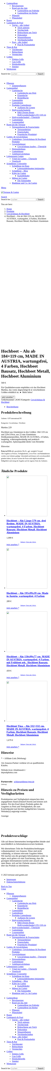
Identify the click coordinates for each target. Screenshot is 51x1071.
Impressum (11, 879)
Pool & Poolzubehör (26, 45)
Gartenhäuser (17, 151)
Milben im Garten (19, 178)
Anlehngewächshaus (21, 154)
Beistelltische (23, 98)
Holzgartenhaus (18, 149)
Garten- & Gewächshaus (17, 137)
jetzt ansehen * (8, 397)
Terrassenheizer (24, 129)
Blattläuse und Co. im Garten (24, 183)
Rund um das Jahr (19, 8)
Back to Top (6, 886)
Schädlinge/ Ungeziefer (17, 163)
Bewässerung (18, 6)
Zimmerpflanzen (19, 86)
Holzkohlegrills (18, 64)
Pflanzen (15, 15)
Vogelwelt (16, 161)
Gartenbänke (17, 120)
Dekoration (22, 35)
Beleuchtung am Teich (27, 32)
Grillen (10, 57)
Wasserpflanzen (24, 37)
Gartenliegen (17, 103)
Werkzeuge (11, 69)
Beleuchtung (17, 52)
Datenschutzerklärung (16, 882)
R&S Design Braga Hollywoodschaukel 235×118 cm (31, 113)
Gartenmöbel (12, 88)
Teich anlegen (23, 28)
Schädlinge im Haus (20, 166)
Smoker (15, 66)
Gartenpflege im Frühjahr (28, 10)
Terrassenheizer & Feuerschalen (25, 127)
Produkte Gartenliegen (21, 105)
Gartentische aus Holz (26, 93)
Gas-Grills (16, 62)
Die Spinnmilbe (24, 180)
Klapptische (22, 95)
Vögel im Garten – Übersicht (24, 159)
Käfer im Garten (19, 173)
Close (3, 889)
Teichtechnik (22, 30)
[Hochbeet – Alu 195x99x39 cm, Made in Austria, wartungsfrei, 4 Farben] (28, 568)
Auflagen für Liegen (26, 107)
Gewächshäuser (19, 144)
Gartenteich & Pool (15, 23)
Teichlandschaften (25, 40)
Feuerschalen (23, 132)
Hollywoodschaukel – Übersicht (26, 117)
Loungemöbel (18, 122)
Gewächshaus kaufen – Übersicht (31, 146)
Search (40, 74)
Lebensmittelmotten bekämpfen (30, 168)
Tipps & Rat (12, 47)
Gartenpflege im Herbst (27, 13)
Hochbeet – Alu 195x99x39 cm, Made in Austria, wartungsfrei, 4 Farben (27, 595)
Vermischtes (17, 54)
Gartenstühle (17, 100)
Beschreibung (12, 407)
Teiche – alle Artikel (20, 25)
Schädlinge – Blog (20, 171)
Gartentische (17, 90)
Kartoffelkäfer (23, 176)
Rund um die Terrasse (16, 124)
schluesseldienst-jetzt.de (24, 781)
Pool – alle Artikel (19, 42)
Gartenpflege (12, 3)
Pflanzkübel (17, 18)
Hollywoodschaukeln (21, 110)
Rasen (9, 20)
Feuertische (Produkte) (27, 134)
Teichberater (17, 49)
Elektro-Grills (18, 59)
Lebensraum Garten (15, 156)
